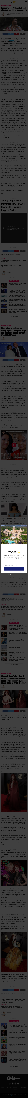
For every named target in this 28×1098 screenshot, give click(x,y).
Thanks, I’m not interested (14, 575)
